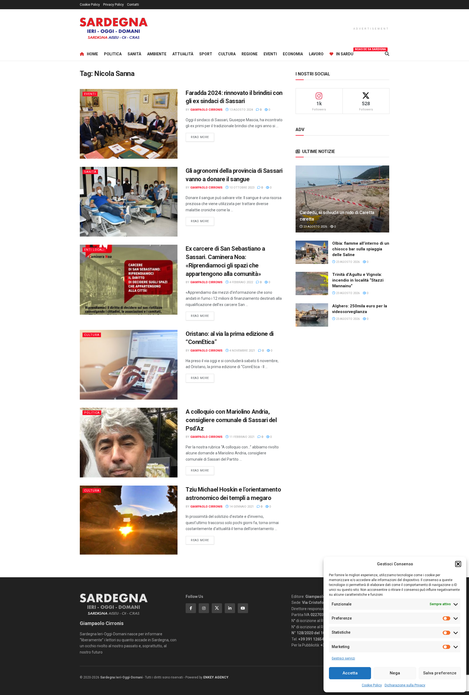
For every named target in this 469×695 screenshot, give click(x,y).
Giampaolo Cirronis (206, 109)
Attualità (182, 54)
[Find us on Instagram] (204, 608)
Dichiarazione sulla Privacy (405, 685)
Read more (202, 137)
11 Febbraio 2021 (242, 437)
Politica (113, 54)
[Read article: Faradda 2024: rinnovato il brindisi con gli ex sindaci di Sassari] (129, 124)
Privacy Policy (113, 5)
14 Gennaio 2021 (241, 506)
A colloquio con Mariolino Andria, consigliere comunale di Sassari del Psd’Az (231, 420)
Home (92, 54)
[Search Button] (387, 54)
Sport (205, 54)
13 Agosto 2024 (241, 109)
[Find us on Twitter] (217, 608)
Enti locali (94, 249)
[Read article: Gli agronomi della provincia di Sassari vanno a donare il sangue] (129, 202)
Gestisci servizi (343, 658)
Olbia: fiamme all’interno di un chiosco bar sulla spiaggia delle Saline (360, 249)
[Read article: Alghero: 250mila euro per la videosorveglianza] (312, 315)
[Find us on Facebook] (191, 608)
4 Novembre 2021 (242, 350)
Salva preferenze (440, 673)
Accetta (350, 673)
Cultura (227, 54)
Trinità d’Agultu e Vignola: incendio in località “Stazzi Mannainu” (358, 280)
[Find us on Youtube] (243, 608)
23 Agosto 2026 (315, 226)
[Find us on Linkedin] (230, 608)
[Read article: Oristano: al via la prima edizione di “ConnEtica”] (129, 365)
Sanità (134, 54)
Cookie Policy (372, 685)
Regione (250, 54)
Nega (395, 673)
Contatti (133, 5)
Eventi (270, 54)
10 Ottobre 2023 (241, 187)
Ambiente (156, 54)
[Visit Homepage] (114, 28)
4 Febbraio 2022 (241, 282)
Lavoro (316, 54)
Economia (293, 54)
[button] (458, 564)
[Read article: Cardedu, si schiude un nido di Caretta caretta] (342, 198)
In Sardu (344, 53)
